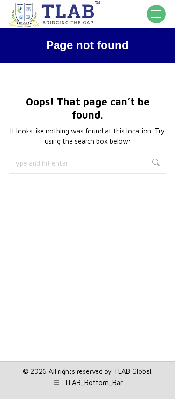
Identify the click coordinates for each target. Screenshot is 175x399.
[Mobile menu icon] (156, 14)
